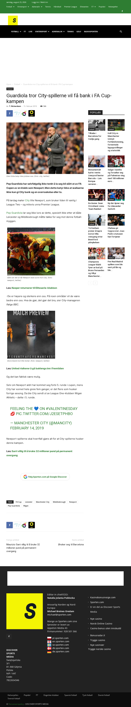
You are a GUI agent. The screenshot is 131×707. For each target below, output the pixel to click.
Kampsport (93, 199)
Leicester (28, 502)
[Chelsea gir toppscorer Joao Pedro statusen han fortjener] (116, 220)
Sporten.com (65, 621)
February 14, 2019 (27, 428)
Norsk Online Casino (101, 623)
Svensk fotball (14, 698)
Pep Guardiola (14, 212)
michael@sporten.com (59, 614)
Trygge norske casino (99, 649)
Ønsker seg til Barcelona (71, 544)
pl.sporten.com (60, 638)
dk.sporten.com (60, 648)
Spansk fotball (70, 695)
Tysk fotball (87, 695)
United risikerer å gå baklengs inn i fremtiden (38, 368)
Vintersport (22, 6)
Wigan (25, 505)
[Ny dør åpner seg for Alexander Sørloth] (116, 195)
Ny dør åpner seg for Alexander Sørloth (116, 206)
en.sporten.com (60, 641)
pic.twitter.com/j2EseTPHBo (44, 414)
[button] (121, 31)
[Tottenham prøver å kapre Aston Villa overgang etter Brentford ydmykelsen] (96, 220)
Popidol (102, 6)
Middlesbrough (59, 502)
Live (30, 31)
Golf (79, 31)
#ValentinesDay (61, 408)
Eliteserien (84, 6)
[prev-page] (90, 283)
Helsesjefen (113, 6)
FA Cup (19, 502)
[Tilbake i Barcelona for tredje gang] (96, 125)
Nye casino (96, 618)
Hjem (8, 84)
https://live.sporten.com (31, 113)
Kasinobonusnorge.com (103, 597)
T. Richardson (15, 106)
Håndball (57, 6)
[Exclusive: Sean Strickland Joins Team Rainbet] (96, 195)
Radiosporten (91, 31)
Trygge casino (97, 640)
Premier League (70, 6)
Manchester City (42, 502)
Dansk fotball (104, 695)
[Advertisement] (65, 57)
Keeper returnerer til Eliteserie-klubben (34, 287)
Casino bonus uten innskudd (105, 628)
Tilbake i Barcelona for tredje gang (94, 136)
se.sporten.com (60, 644)
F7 (92, 6)
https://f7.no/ (17, 113)
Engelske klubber (51, 695)
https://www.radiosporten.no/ (24, 113)
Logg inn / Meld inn (40, 2)
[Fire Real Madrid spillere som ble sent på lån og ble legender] (116, 253)
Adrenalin (36, 6)
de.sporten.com (60, 651)
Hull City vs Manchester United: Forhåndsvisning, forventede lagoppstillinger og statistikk (116, 142)
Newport (73, 502)
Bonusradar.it (97, 635)
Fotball (9, 6)
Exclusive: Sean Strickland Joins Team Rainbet (96, 206)
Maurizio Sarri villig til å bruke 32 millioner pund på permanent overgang (23, 548)
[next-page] (95, 283)
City (27, 200)
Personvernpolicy (16, 704)
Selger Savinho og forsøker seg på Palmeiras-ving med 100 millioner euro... (116, 175)
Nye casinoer (97, 644)
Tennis (48, 6)
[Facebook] (122, 11)
